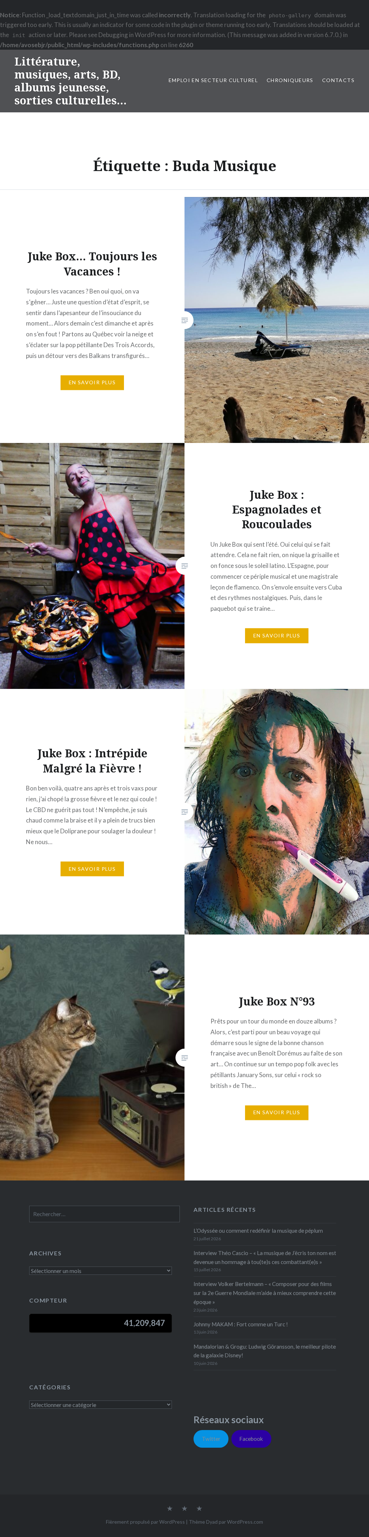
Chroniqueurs (290, 80)
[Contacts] (169, 1509)
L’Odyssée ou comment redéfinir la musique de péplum (258, 1230)
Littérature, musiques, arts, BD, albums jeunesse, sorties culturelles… (70, 81)
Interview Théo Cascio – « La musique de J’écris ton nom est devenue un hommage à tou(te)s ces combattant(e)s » (265, 1257)
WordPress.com (245, 1522)
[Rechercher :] (104, 1214)
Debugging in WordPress (132, 35)
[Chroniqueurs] (184, 1509)
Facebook (251, 1438)
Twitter (211, 1438)
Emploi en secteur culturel (213, 80)
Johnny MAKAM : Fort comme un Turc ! (241, 1324)
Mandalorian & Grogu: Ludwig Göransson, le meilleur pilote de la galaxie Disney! (265, 1351)
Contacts (338, 80)
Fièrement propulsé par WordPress (145, 1522)
